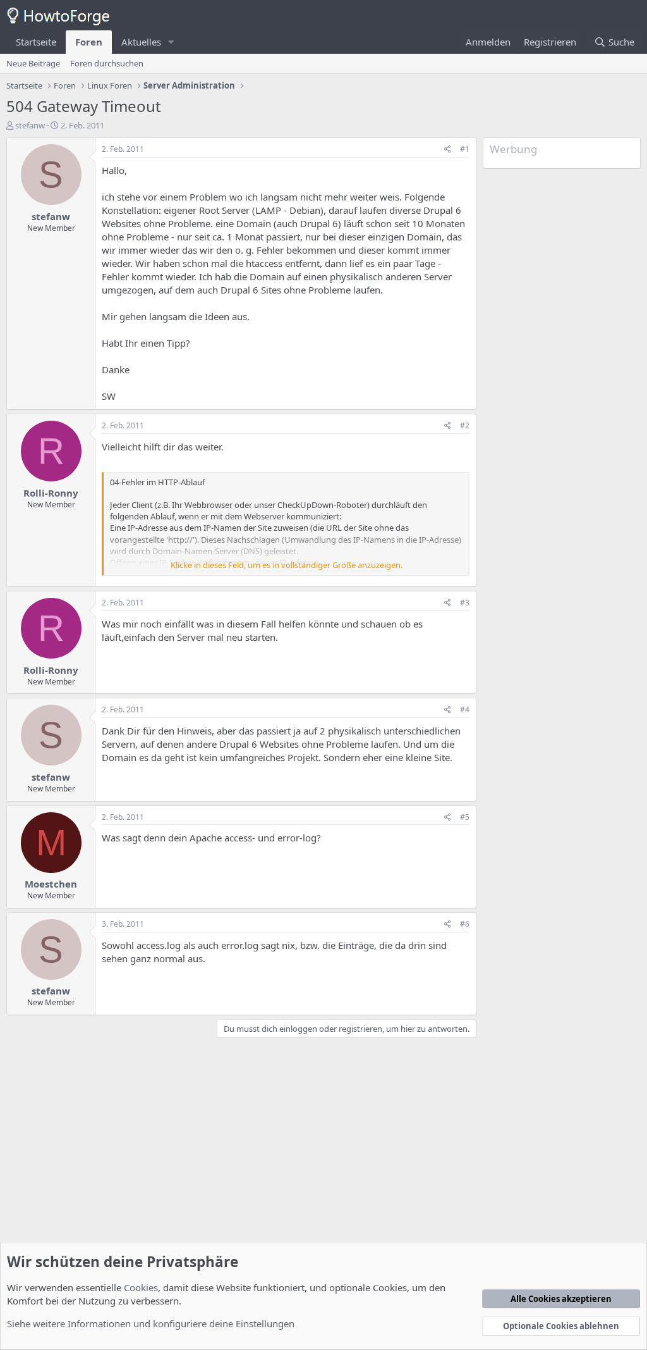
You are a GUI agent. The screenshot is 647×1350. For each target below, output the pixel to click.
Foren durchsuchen (106, 63)
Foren (88, 41)
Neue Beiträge (33, 63)
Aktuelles (141, 41)
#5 (464, 817)
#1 (464, 149)
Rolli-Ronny (50, 492)
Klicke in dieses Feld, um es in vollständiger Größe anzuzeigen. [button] (286, 565)
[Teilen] (448, 149)
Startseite (36, 41)
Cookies (141, 1287)
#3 (464, 602)
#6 (464, 924)
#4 (464, 709)
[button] (171, 42)
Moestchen (51, 883)
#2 (464, 425)
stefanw (30, 125)
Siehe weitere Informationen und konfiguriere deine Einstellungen (150, 1323)
